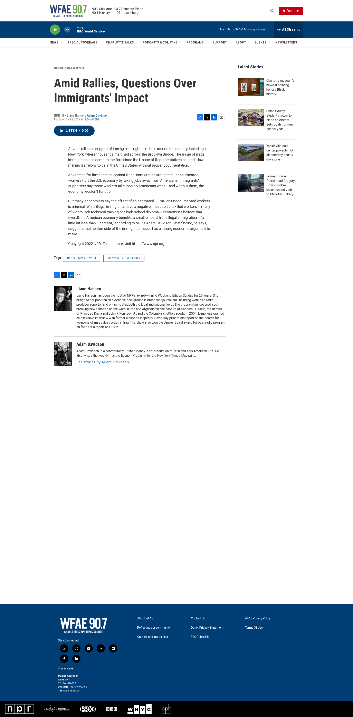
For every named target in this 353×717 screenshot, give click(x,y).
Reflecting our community (154, 627)
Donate (292, 11)
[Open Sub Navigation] (61, 42)
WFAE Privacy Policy (257, 618)
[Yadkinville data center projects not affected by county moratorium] (251, 152)
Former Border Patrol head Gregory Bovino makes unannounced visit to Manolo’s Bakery (280, 185)
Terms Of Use (254, 627)
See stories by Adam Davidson (102, 362)
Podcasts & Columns (160, 42)
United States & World (69, 68)
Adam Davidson (97, 115)
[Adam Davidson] (63, 354)
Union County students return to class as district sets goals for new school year (279, 120)
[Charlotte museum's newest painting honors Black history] (251, 87)
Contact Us (198, 618)
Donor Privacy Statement (207, 627)
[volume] (67, 29)
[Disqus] (176, 444)
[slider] (73, 29)
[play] (55, 29)
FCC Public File (200, 636)
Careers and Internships (152, 636)
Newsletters (286, 42)
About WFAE (145, 618)
